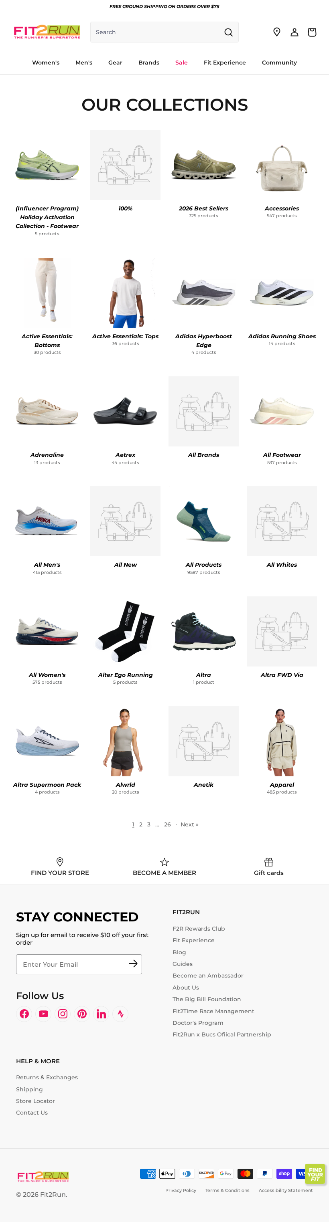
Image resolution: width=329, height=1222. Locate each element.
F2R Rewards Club (199, 928)
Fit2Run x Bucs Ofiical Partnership (222, 1034)
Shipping (29, 1089)
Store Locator (35, 1101)
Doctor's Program (198, 1022)
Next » (190, 824)
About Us (186, 987)
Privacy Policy (180, 1190)
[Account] (294, 32)
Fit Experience (194, 940)
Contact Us (32, 1112)
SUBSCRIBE (133, 964)
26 (167, 824)
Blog (179, 952)
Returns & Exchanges (47, 1077)
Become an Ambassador (208, 975)
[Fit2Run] (47, 32)
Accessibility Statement (286, 1190)
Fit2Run (53, 1194)
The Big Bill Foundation (207, 999)
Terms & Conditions (227, 1190)
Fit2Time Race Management (213, 1011)
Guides (183, 964)
